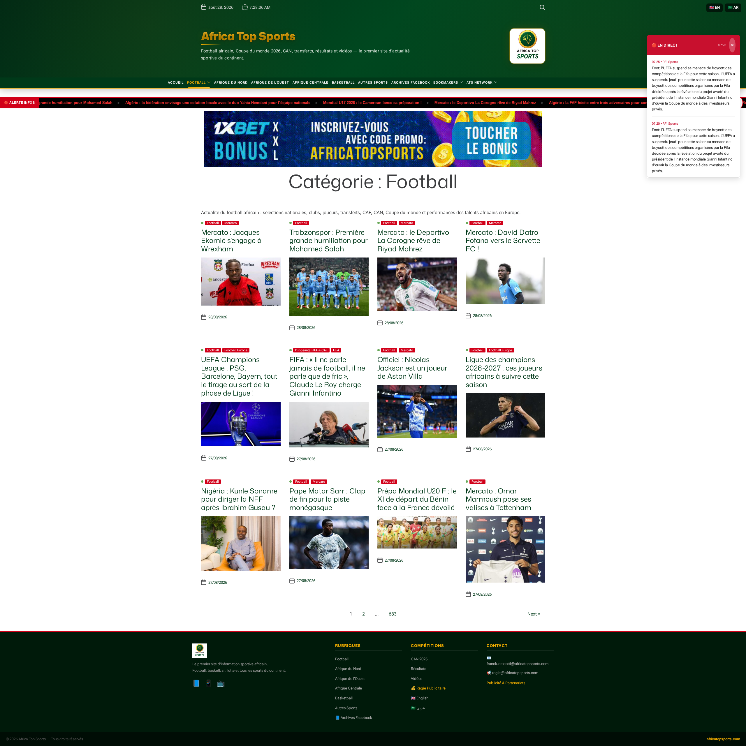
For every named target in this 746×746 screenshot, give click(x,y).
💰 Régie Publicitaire (428, 688)
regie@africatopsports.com (515, 673)
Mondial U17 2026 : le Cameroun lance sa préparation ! (350, 102)
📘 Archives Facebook (353, 717)
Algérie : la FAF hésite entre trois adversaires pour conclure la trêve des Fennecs (600, 102)
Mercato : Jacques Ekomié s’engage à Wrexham (231, 240)
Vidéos (416, 678)
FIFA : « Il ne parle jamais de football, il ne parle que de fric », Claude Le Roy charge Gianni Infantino (327, 376)
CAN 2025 (419, 659)
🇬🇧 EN (714, 7)
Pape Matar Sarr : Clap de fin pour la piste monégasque (327, 499)
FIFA (336, 350)
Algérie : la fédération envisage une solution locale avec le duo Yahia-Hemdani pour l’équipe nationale (195, 102)
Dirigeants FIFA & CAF (311, 350)
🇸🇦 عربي (418, 708)
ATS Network (479, 82)
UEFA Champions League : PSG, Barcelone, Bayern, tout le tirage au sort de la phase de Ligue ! (239, 376)
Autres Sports (373, 82)
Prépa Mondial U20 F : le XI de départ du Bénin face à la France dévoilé (417, 499)
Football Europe (235, 350)
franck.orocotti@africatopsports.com (517, 664)
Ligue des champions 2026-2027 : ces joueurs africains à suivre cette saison (504, 372)
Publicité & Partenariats (506, 683)
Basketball (343, 82)
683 (393, 614)
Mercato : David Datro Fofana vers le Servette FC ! (503, 240)
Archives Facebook (410, 82)
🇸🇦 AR (733, 7)
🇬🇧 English (419, 698)
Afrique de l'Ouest (350, 678)
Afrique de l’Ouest (270, 82)
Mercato (230, 223)
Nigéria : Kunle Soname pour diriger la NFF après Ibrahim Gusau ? (239, 499)
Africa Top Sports (248, 36)
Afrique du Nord (231, 82)
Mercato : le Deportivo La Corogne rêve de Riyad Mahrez (463, 102)
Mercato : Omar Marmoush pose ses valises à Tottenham (498, 499)
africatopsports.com (723, 739)
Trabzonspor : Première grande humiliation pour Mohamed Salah (328, 240)
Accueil (176, 82)
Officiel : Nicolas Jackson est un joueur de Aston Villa (412, 368)
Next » (534, 614)
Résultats (418, 668)
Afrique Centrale (310, 82)
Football (196, 82)
